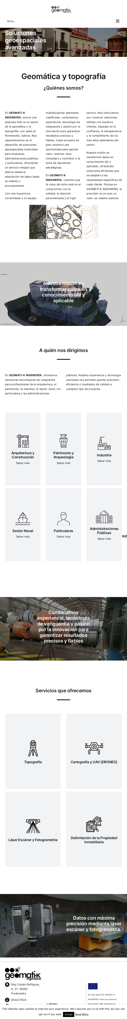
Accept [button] (68, 1014)
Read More (81, 1014)
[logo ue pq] (93, 984)
